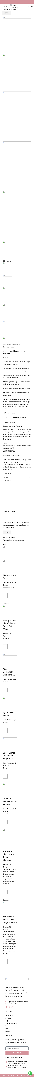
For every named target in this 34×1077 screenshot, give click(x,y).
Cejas (7, 1021)
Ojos (6, 1029)
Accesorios (9, 1015)
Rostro (7, 1031)
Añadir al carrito (19, 417)
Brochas (8, 1018)
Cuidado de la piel (11, 1023)
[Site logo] (17, 6)
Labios (7, 1026)
